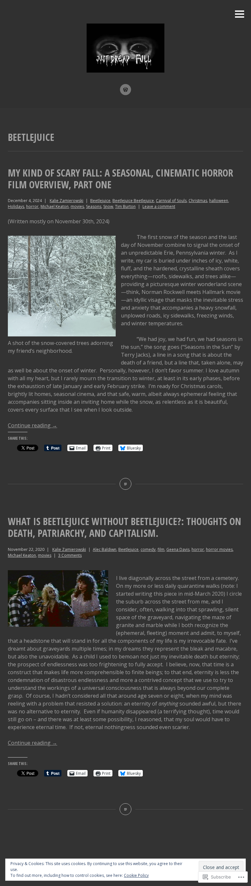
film (161, 549)
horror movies (219, 549)
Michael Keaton (55, 206)
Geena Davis (178, 549)
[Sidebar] (239, 14)
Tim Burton (125, 206)
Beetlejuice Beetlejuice (133, 200)
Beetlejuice (100, 200)
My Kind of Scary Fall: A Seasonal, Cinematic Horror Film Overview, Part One (120, 178)
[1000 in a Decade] (125, 89)
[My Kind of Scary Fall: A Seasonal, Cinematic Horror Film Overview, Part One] (125, 484)
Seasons (93, 206)
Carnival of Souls (171, 200)
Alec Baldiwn (104, 549)
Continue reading (32, 425)
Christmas (198, 200)
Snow (108, 206)
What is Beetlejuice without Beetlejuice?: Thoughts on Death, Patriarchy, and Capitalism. (124, 527)
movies (77, 206)
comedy (148, 549)
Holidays (16, 206)
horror (32, 206)
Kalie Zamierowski (66, 200)
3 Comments (70, 555)
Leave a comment (158, 206)
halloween (218, 200)
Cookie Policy (136, 875)
